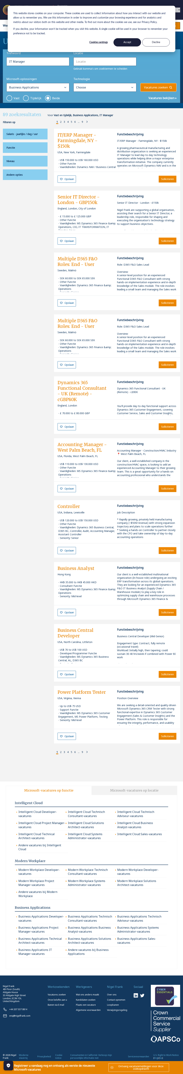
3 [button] (64, 121)
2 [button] (60, 121)
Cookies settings (98, 42)
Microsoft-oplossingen (21, 79)
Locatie (78, 53)
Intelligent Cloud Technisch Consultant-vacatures (86, 814)
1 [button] (57, 121)
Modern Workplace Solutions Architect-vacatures (136, 883)
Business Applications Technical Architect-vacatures (40, 941)
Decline (156, 42)
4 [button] (68, 121)
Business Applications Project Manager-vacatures (38, 929)
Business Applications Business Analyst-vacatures (89, 929)
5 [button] (71, 121)
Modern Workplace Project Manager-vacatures (36, 883)
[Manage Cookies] (8, 1065)
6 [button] (75, 121)
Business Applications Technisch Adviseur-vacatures (139, 918)
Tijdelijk (35, 98)
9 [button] (82, 121)
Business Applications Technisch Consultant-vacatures (90, 918)
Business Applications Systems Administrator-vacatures (138, 929)
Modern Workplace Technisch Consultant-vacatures (88, 872)
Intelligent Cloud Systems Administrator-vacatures (85, 836)
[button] (54, 122)
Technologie (81, 79)
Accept (127, 42)
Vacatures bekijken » (163, 98)
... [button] (79, 121)
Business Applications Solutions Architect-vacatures (89, 941)
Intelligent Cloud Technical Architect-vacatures (36, 836)
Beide (56, 98)
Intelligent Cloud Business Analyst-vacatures (135, 825)
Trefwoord (13, 53)
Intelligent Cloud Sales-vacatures (139, 834)
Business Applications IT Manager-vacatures (35, 952)
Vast (16, 98)
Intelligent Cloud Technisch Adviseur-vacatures (135, 814)
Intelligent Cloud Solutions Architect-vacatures (86, 825)
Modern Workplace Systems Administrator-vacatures (86, 883)
